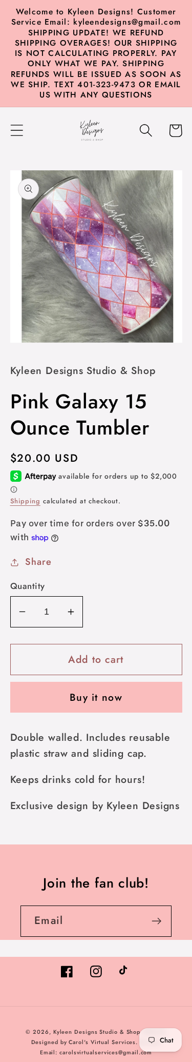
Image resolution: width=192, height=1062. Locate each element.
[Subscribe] (156, 921)
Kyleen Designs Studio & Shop (96, 1032)
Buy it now (96, 697)
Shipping (25, 501)
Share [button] (38, 561)
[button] (16, 130)
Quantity (27, 586)
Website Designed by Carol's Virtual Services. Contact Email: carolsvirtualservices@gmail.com (98, 1042)
